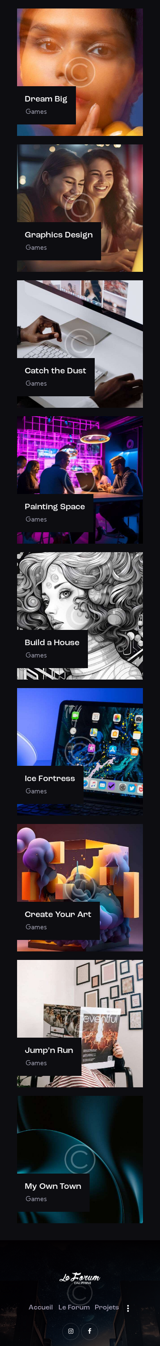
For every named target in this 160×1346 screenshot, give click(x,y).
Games (36, 111)
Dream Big (46, 99)
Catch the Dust (55, 371)
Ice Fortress (50, 779)
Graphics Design (59, 235)
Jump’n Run (49, 1051)
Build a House (52, 643)
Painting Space (55, 507)
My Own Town (53, 1186)
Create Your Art (58, 915)
